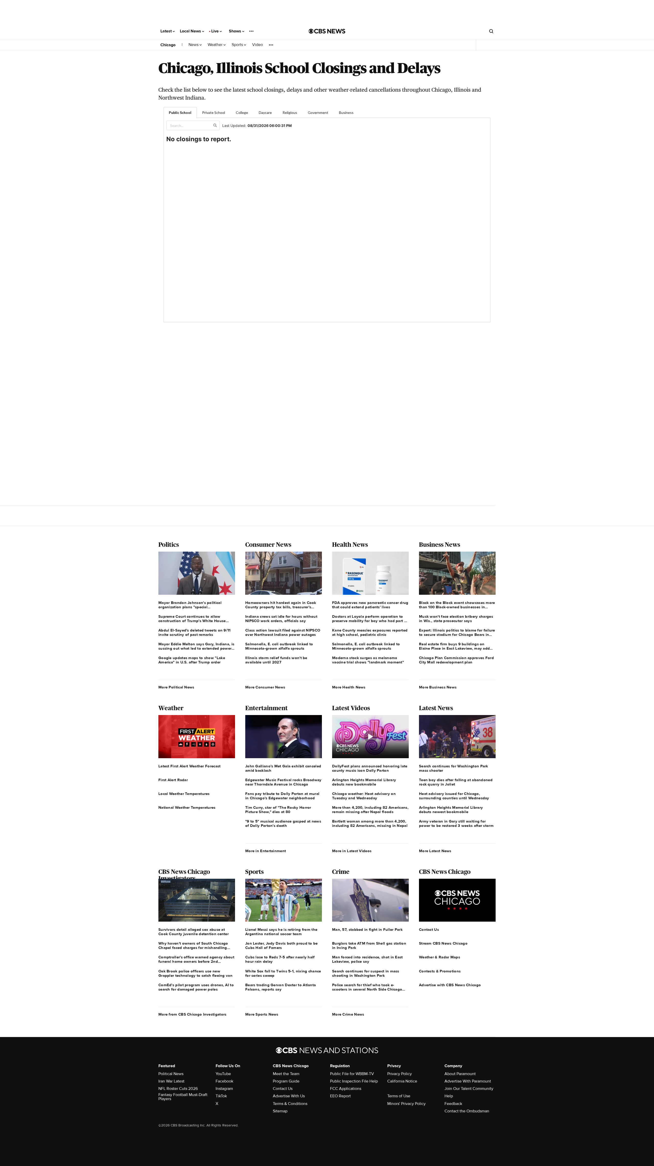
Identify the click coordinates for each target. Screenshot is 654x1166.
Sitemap (280, 1111)
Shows (235, 31)
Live (215, 31)
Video (257, 44)
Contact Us (283, 1089)
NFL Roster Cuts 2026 (178, 1089)
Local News (191, 31)
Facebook (224, 1081)
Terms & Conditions (290, 1104)
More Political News (176, 687)
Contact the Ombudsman (467, 1111)
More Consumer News (265, 687)
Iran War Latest (171, 1081)
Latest (166, 31)
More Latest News (435, 851)
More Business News (438, 687)
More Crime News (348, 1014)
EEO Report (340, 1096)
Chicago (168, 44)
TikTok (221, 1096)
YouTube (223, 1074)
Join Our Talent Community (469, 1089)
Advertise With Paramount (468, 1081)
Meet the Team (286, 1074)
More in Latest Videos (351, 851)
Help (449, 1096)
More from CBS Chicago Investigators (192, 1014)
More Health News (349, 687)
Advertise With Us (289, 1096)
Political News (170, 1074)
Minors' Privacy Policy (406, 1104)
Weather (216, 44)
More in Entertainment (265, 851)
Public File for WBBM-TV (352, 1074)
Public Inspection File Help (354, 1081)
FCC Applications (345, 1089)
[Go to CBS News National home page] (327, 31)
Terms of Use (398, 1096)
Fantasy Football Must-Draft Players (182, 1097)
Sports (238, 44)
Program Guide (286, 1081)
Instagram (224, 1089)
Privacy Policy (399, 1074)
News (194, 44)
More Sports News (261, 1014)
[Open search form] (491, 31)
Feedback (453, 1104)
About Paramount (460, 1074)
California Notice (402, 1081)
